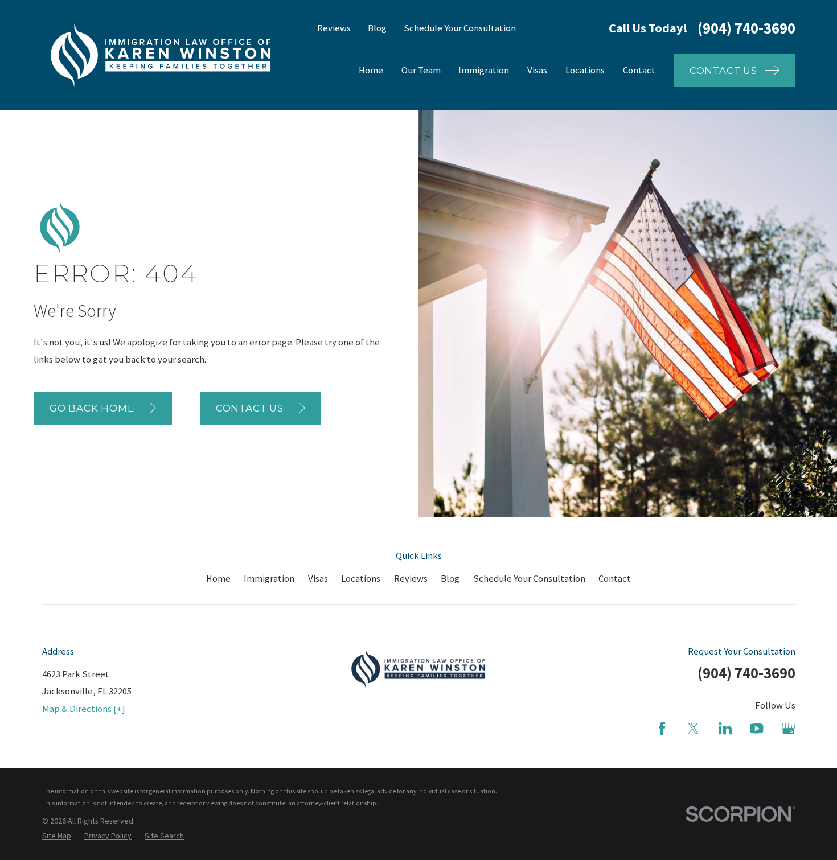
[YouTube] (756, 728)
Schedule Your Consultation (460, 28)
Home (218, 579)
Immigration (269, 579)
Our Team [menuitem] (421, 70)
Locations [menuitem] (585, 70)
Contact (614, 579)
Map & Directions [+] (83, 709)
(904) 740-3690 (746, 28)
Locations (360, 579)
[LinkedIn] (725, 728)
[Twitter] (693, 728)
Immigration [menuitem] (483, 70)
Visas (318, 579)
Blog (377, 28)
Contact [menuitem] (639, 70)
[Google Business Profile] (788, 728)
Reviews (334, 28)
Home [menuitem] (371, 70)
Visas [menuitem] (537, 70)
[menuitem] (56, 836)
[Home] (161, 55)
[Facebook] (661, 728)
